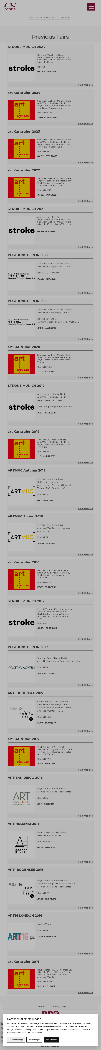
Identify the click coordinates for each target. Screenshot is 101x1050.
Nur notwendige (16, 1040)
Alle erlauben (51, 1040)
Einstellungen (34, 1040)
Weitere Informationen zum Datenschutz (24, 1032)
